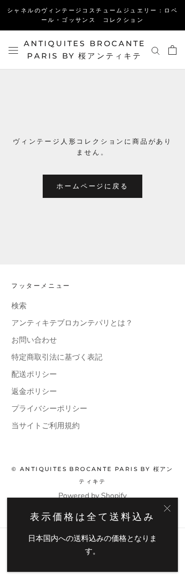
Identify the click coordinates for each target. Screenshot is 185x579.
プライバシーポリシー (49, 408)
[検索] (155, 50)
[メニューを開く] (13, 50)
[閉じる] (167, 508)
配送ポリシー (34, 374)
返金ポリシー (34, 391)
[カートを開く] (172, 50)
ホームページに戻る (92, 186)
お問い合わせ (34, 340)
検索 (19, 306)
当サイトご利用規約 (45, 426)
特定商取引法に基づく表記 (56, 357)
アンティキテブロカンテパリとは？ (72, 323)
